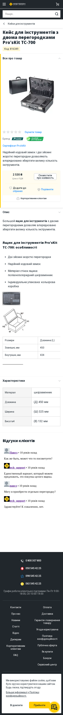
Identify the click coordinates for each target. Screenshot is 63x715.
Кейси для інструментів (21, 23)
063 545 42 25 (33, 583)
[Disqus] (31, 490)
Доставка (47, 613)
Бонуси (47, 658)
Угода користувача (47, 629)
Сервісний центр (47, 664)
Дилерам (15, 639)
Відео (16, 633)
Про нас (15, 613)
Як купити (47, 651)
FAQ (15, 655)
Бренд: (6, 138)
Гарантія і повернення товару (47, 622)
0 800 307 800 (33, 560)
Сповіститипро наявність (45, 176)
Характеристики (14, 380)
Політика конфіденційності (47, 637)
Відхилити (16, 705)
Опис (6, 212)
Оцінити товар (33, 132)
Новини (16, 620)
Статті (15, 626)
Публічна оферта (47, 645)
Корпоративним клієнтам (34, 198)
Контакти (15, 607)
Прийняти (39, 705)
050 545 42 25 (33, 568)
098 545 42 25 (33, 576)
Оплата (47, 607)
